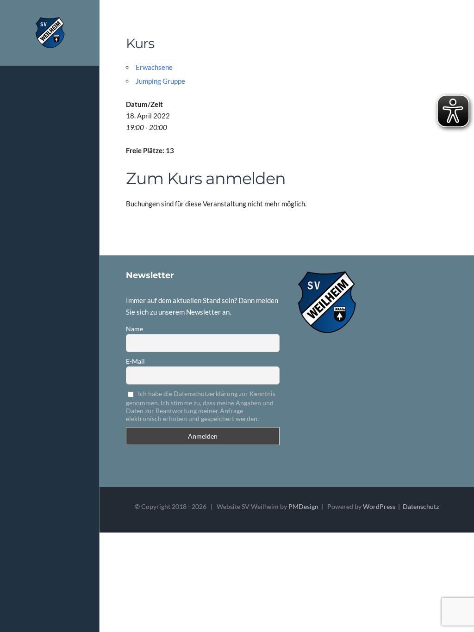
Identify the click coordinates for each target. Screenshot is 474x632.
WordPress (379, 506)
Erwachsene (154, 67)
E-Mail (135, 361)
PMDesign (303, 506)
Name (134, 329)
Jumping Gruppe (160, 81)
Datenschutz (421, 506)
